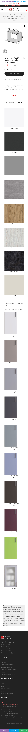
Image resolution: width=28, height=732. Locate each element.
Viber (4, 730)
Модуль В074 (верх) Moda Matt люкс (22, 58)
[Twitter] (13, 90)
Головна (5, 14)
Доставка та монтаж (6, 667)
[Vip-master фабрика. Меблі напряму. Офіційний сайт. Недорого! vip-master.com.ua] (14, 9)
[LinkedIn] (22, 90)
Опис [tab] (14, 95)
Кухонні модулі (14, 14)
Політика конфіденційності (8, 674)
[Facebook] (10, 90)
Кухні (2, 683)
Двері (2, 691)
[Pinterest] (16, 90)
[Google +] (19, 90)
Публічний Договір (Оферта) (8, 669)
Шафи (2, 686)
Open (2, 9)
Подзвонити (23, 730)
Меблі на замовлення (7, 693)
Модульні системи (6, 688)
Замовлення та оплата (7, 664)
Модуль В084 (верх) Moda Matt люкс (25, 58)
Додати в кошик (14, 73)
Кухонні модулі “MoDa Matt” (12, 87)
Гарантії (3, 672)
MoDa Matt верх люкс (17, 85)
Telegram (14, 730)
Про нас (3, 662)
